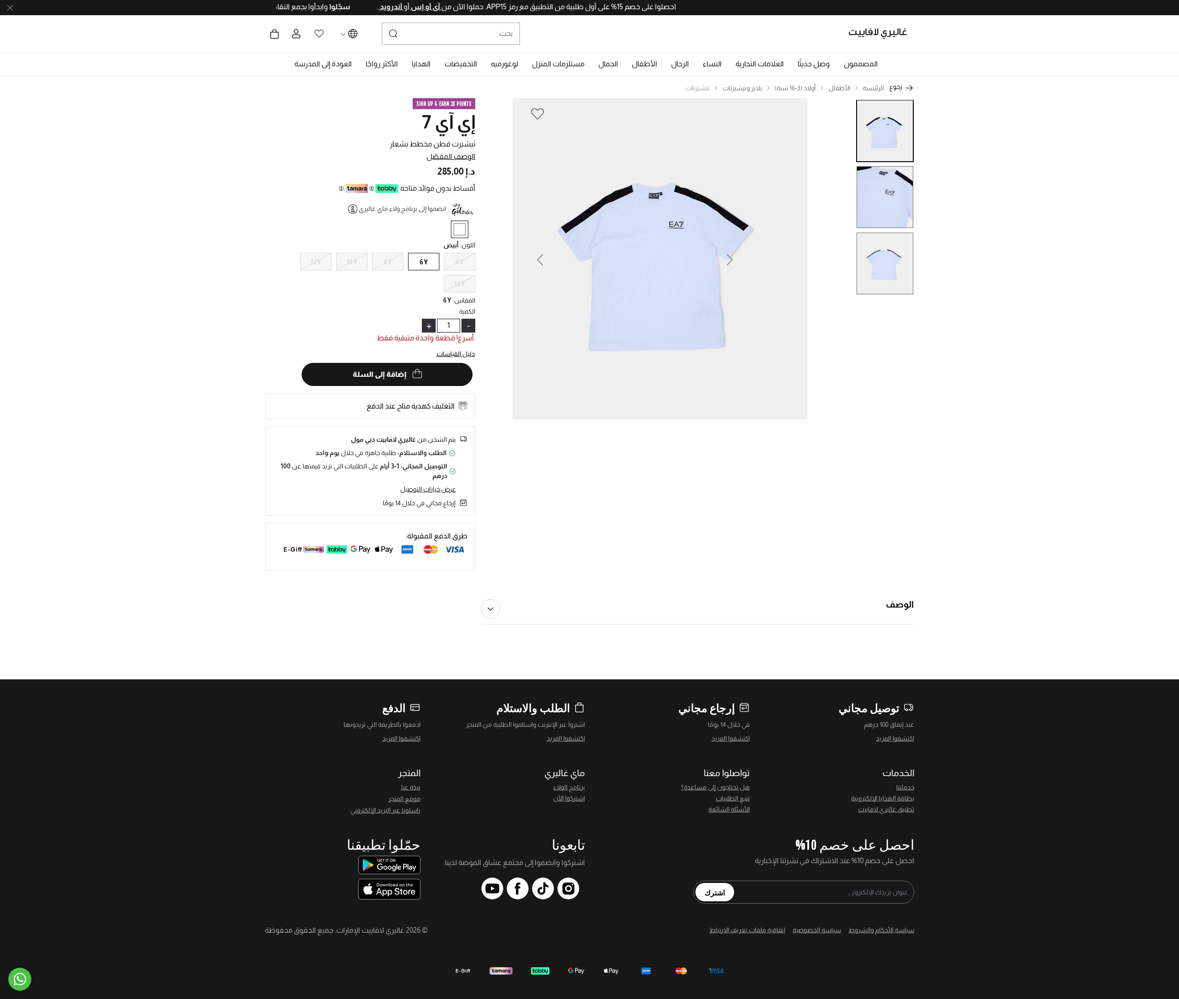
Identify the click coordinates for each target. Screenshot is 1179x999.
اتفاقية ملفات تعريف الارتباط (747, 930)
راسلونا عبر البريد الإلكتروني (385, 810)
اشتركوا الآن (569, 798)
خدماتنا (905, 787)
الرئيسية (873, 88)
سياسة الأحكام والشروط (881, 930)
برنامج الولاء (569, 787)
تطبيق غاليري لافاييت (886, 809)
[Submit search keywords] (393, 34)
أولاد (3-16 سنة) (795, 88)
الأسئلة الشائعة (729, 809)
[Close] (10, 8)
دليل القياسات (456, 353)
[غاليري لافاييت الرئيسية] (881, 33)
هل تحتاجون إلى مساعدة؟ (715, 787)
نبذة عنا (410, 787)
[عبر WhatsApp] (19, 979)
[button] (861, 64)
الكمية (467, 311)
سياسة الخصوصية (817, 930)
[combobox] (451, 34)
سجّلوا (315, 7)
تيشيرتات (698, 88)
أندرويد (366, 7)
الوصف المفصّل (450, 156)
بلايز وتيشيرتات (742, 88)
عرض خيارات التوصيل (428, 489)
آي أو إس (401, 7)
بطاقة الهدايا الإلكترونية (882, 798)
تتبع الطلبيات (733, 798)
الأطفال (839, 88)
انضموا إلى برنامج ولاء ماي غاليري (402, 208)
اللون (467, 245)
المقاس (464, 300)
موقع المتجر (404, 798)
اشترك (715, 892)
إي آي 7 (448, 122)
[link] (759, 64)
